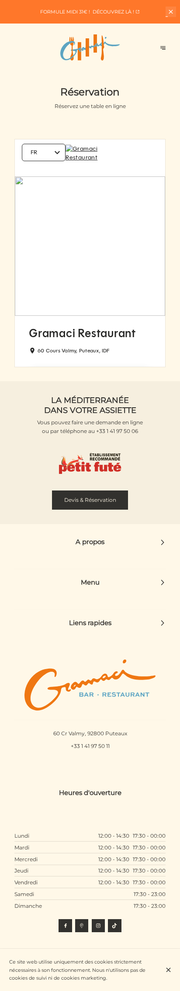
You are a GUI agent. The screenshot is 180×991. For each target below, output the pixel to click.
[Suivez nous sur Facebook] (65, 925)
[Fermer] (168, 969)
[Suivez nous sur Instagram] (98, 925)
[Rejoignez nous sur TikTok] (114, 925)
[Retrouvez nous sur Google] (81, 925)
